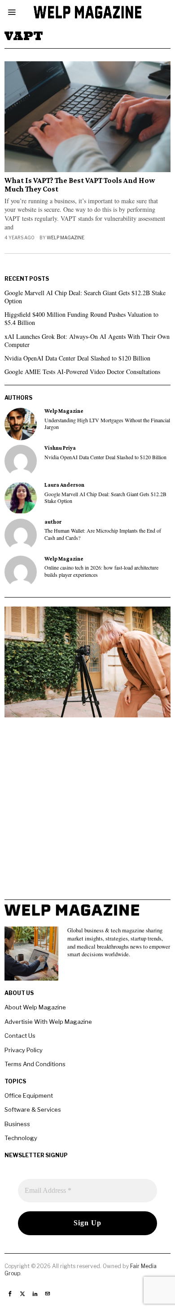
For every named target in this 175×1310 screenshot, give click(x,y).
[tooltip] (20, 424)
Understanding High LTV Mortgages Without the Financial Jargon (107, 423)
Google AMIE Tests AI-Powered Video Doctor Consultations (82, 371)
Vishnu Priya (60, 448)
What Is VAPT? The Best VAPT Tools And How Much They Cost (79, 185)
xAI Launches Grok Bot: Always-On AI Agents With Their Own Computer (87, 340)
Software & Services (32, 1109)
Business (17, 1123)
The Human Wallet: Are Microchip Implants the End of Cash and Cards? (102, 534)
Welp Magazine (65, 237)
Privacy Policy (23, 1050)
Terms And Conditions (35, 1064)
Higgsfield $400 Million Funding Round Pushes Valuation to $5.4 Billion (81, 318)
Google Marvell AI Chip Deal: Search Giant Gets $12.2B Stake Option (85, 296)
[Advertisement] (87, 811)
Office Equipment (28, 1095)
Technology (20, 1137)
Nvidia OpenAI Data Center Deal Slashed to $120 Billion (77, 358)
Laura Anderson (64, 485)
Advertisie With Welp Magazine (48, 1021)
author (52, 522)
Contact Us (19, 1035)
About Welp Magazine (35, 1007)
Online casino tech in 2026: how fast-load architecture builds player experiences (101, 571)
